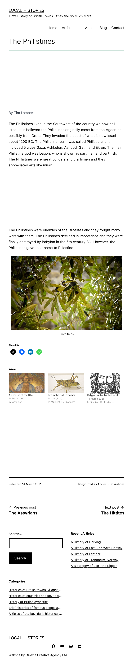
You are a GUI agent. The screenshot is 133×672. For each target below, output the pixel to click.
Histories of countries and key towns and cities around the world (56, 596)
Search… (15, 534)
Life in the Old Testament (62, 395)
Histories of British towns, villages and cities (41, 590)
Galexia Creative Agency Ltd (46, 655)
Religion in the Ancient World (103, 395)
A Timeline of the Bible (21, 395)
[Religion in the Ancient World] (105, 383)
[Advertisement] (66, 80)
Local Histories (26, 10)
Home (52, 28)
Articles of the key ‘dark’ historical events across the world (52, 613)
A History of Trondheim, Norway (94, 560)
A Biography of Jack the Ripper (94, 566)
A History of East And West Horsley (96, 548)
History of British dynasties (28, 602)
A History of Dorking (86, 542)
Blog (103, 28)
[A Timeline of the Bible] (27, 383)
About (90, 28)
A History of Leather (85, 554)
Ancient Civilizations (111, 484)
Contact (117, 28)
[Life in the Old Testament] (66, 383)
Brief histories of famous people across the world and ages (52, 608)
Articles (68, 28)
